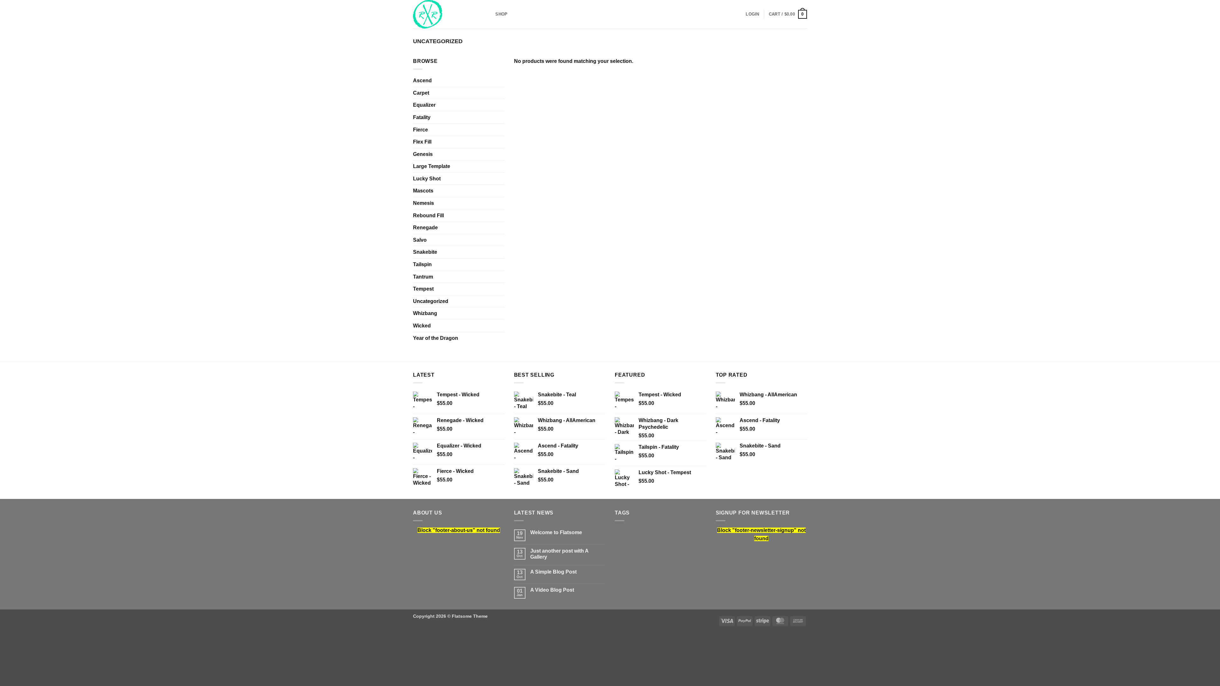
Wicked (422, 325)
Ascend (422, 80)
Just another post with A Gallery (559, 554)
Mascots (423, 190)
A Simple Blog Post (553, 572)
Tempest (423, 289)
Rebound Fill (428, 215)
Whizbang (425, 313)
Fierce (420, 129)
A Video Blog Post (552, 590)
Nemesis (423, 203)
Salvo (420, 240)
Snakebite (425, 252)
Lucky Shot (427, 178)
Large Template (431, 166)
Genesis (423, 154)
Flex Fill (422, 142)
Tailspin (422, 264)
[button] (752, 14)
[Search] (488, 14)
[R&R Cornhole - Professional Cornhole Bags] (445, 14)
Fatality (421, 117)
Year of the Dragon (435, 338)
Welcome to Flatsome (556, 532)
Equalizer (424, 105)
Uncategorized (430, 301)
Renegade (425, 227)
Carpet (421, 93)
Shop (501, 14)
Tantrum (423, 276)
